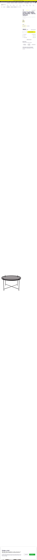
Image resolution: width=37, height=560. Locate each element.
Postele (30, 5)
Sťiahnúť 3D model (29, 39)
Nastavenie (26, 554)
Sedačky (14, 5)
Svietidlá (24, 5)
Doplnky (27, 5)
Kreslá (10, 5)
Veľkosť (23, 24)
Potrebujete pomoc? (26, 1)
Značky (33, 5)
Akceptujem (31, 554)
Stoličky (8, 5)
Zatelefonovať (34, 44)
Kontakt (35, 1)
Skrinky (20, 5)
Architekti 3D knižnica (31, 1)
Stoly (17, 5)
